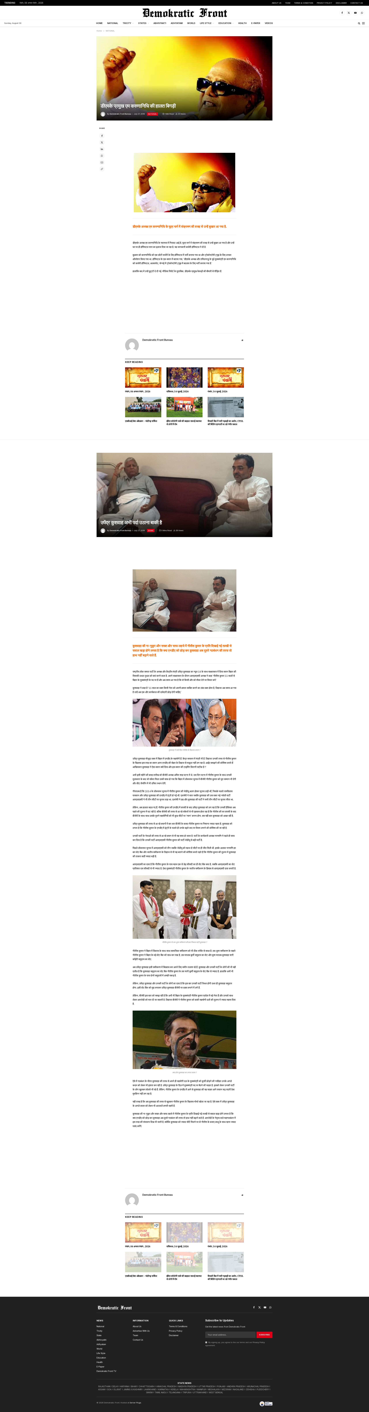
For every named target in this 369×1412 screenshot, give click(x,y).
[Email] (102, 162)
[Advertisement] (184, 137)
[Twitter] (102, 142)
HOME (99, 23)
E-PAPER (255, 23)
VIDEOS (269, 23)
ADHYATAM (177, 23)
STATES (142, 23)
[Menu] (363, 23)
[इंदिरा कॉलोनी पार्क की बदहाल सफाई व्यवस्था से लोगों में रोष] (184, 407)
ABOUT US (276, 3)
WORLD (191, 23)
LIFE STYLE (205, 23)
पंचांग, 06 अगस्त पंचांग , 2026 (31, 3)
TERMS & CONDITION (303, 3)
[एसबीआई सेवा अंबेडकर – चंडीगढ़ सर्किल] (143, 407)
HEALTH (242, 23)
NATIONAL (112, 23)
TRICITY (127, 23)
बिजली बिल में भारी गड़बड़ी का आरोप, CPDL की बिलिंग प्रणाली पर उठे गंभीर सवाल (225, 423)
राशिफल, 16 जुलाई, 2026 (177, 391)
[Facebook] (102, 136)
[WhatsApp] (102, 155)
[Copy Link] (102, 169)
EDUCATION (225, 23)
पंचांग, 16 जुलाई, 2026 (217, 391)
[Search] (359, 23)
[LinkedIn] (102, 149)
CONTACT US (356, 3)
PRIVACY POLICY (324, 3)
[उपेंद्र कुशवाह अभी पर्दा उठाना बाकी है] (184, 495)
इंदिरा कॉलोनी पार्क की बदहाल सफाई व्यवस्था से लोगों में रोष (184, 423)
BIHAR (150, 531)
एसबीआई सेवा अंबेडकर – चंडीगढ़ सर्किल (141, 421)
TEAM (287, 3)
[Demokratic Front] (184, 13)
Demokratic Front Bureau (120, 114)
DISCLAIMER (341, 3)
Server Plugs (135, 1402)
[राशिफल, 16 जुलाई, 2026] (184, 377)
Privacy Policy (259, 1342)
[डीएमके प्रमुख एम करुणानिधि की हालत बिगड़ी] (184, 78)
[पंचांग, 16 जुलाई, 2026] (226, 377)
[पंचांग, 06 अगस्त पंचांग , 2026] (143, 377)
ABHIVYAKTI (160, 23)
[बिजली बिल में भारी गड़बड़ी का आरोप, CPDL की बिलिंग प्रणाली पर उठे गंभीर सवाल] (226, 407)
